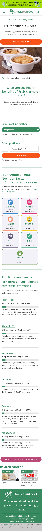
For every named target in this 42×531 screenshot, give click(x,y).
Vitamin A (7, 353)
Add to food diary (21, 42)
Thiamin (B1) (9, 326)
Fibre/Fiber (8, 299)
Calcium (6, 406)
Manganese (8, 432)
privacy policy (9, 525)
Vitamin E (7, 379)
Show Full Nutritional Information (21, 459)
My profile (30, 521)
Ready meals (14, 20)
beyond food (11, 516)
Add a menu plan (23, 519)
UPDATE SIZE (21, 155)
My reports (19, 521)
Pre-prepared (9, 130)
